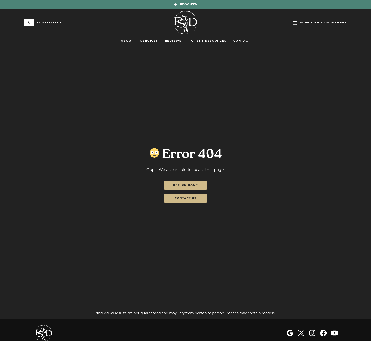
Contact (241, 40)
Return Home (185, 185)
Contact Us (185, 198)
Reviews (173, 40)
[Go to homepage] (185, 23)
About (127, 40)
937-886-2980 (49, 22)
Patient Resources (208, 40)
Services (149, 40)
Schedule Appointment (323, 22)
